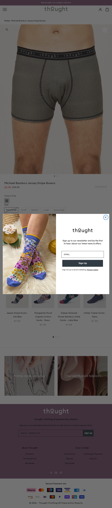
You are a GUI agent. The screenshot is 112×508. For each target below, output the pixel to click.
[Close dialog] (105, 217)
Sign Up (83, 263)
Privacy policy (92, 270)
